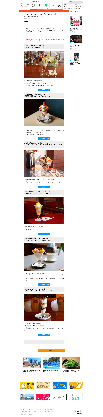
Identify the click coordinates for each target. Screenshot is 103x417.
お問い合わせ (35, 411)
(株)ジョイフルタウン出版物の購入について (47, 411)
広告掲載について (30, 409)
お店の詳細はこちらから (44, 89)
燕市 (37, 16)
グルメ (40, 16)
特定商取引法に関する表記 (25, 411)
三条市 (29, 16)
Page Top (79, 413)
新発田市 (35, 16)
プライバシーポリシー (39, 409)
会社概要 (22, 409)
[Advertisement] (51, 404)
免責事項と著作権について (50, 409)
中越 (26, 16)
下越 (24, 16)
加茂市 (32, 16)
